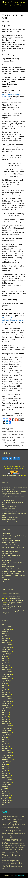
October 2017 (6, 703)
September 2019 (6, 651)
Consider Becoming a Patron (11, 475)
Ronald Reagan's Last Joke (9, 511)
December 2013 (6, 800)
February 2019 (6, 667)
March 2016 (5, 746)
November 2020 (6, 629)
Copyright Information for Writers (11, 494)
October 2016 (6, 730)
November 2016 (6, 728)
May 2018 (4, 687)
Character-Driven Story (17, 819)
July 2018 (4, 683)
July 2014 (4, 789)
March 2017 (5, 719)
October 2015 (6, 757)
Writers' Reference (14, 858)
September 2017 (6, 705)
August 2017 (5, 708)
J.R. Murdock (5, 600)
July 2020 (4, 633)
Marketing (9, 835)
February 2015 (6, 775)
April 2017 (4, 717)
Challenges (9, 819)
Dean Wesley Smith (11, 432)
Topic (13, 440)
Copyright (9, 822)
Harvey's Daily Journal (8, 500)
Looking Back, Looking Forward (11, 573)
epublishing (5, 827)
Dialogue (22, 824)
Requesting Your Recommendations (12, 569)
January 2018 (5, 696)
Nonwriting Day (17, 434)
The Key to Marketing (8, 566)
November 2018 (6, 674)
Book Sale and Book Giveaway (10, 545)
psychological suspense (19, 843)
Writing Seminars (14, 866)
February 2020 (6, 640)
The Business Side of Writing (10, 849)
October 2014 (6, 784)
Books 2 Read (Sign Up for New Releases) (14, 491)
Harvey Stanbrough (19, 875)
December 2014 (6, 780)
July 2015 (4, 764)
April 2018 (4, 690)
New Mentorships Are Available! (11, 540)
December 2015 (6, 753)
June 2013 (4, 804)
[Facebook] (14, 458)
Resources (17, 845)
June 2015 (4, 766)
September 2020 (6, 631)
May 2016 (4, 741)
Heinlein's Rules (18, 831)
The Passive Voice (10, 852)
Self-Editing (23, 845)
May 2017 (4, 714)
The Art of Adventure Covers (10, 517)
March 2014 (5, 793)
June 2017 (4, 712)
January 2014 (5, 798)
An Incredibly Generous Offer (10, 551)
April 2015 (4, 771)
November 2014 (6, 782)
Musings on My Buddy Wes (9, 542)
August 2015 (5, 762)
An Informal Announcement (10, 582)
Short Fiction (15, 847)
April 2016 (4, 744)
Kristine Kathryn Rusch (13, 833)
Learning (21, 833)
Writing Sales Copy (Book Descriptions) (13, 571)
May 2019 (4, 660)
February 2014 (6, 795)
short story (21, 847)
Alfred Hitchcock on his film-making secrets (14, 487)
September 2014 (6, 786)
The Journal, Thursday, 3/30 (14, 443)
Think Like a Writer (7, 558)
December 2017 (6, 699)
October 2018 (6, 676)
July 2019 (4, 656)
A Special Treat (6, 533)
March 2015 (5, 773)
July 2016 (4, 737)
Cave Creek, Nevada (7, 553)
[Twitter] (3, 458)
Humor (4, 833)
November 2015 (6, 755)
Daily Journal (9, 429)
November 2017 (6, 701)
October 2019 (6, 649)
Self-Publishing (6, 847)
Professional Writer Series (11, 437)
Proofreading (11, 843)
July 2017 (4, 710)
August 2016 (5, 735)
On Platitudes (6, 579)
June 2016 (4, 739)
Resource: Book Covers (8, 509)
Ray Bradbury (12, 845)
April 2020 (4, 636)
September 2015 (6, 759)
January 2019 (5, 669)
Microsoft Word (14, 835)
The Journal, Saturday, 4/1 (13, 446)
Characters (4, 822)
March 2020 (5, 638)
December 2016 (6, 726)
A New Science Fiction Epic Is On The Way (14, 536)
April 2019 (4, 663)
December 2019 (6, 645)
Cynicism (19, 822)
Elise (3, 607)
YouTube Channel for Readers (10, 522)
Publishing (5, 845)
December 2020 (6, 627)
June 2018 (4, 685)
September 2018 (6, 678)
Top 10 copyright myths (8, 519)
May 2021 (4, 624)
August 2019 (5, 654)
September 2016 (6, 732)
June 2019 (4, 658)
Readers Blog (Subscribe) (9, 506)
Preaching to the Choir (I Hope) (11, 555)
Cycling (14, 822)
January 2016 (5, 750)
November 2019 (6, 647)
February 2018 (6, 694)
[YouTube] (6, 458)
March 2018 (5, 692)
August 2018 (5, 681)
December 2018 (6, 672)
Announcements (8, 817)
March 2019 (5, 665)
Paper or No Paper (7, 560)
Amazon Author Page (8, 489)
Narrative (21, 835)
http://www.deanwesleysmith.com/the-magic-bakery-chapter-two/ (13, 320)
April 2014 (4, 791)
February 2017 (6, 721)
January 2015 (5, 777)
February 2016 (6, 748)
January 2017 (5, 723)
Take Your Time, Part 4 (8, 538)
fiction (10, 827)
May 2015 (4, 768)
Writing (9, 860)
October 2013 (6, 802)
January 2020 (5, 642)
